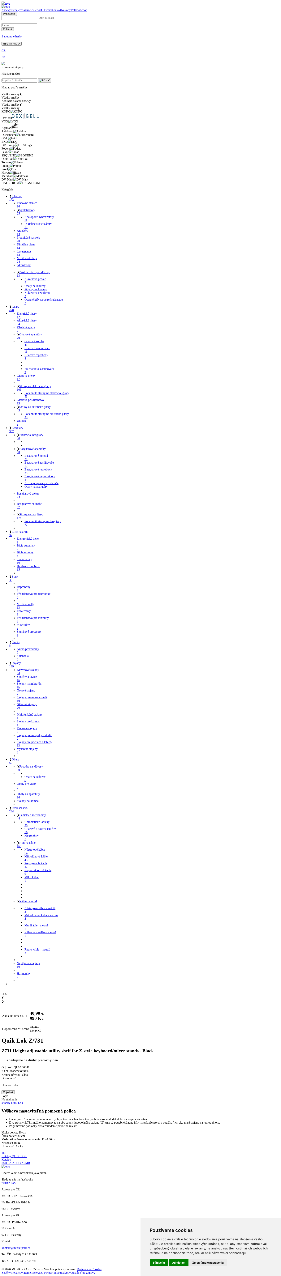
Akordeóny (24, 266)
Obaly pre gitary (27, 785)
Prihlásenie (9, 13)
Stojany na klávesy (35, 289)
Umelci (29, 10)
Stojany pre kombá (28, 723)
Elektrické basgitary (30, 436)
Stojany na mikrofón (29, 685)
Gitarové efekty (26, 377)
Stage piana (24, 253)
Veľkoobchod (79, 10)
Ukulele (21, 422)
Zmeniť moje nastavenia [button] (208, 1262)
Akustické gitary (27, 322)
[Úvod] (6, 3)
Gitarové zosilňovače (37, 350)
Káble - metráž (27, 903)
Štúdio (14, 643)
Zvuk (13, 578)
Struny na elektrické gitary (34, 388)
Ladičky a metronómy (31, 816)
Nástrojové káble (34, 851)
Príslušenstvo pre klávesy (33, 273)
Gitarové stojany (27, 706)
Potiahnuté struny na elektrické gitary (46, 394)
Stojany (15, 664)
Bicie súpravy (25, 554)
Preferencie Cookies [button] (89, 1269)
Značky (6, 10)
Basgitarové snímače (29, 505)
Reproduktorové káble (37, 872)
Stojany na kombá (28, 800)
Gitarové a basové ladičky (40, 830)
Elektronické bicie (28, 540)
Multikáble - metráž (36, 927)
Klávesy (15, 197)
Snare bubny (24, 561)
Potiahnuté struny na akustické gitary (46, 415)
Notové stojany (26, 692)
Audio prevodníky (28, 650)
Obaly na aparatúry (36, 486)
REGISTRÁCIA (11, 43)
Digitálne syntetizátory (38, 225)
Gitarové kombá (34, 343)
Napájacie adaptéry (28, 965)
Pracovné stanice (27, 204)
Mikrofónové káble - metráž (41, 916)
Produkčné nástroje (28, 239)
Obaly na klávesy (34, 285)
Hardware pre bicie (28, 567)
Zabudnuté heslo (12, 36)
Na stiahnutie (9, 1099)
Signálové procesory (29, 633)
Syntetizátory (26, 211)
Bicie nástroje (18, 533)
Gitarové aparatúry (29, 336)
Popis (5, 1096)
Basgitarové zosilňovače (39, 464)
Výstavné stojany (27, 750)
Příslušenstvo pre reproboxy (33, 595)
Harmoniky (24, 975)
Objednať (8, 1092)
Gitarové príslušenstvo (30, 401)
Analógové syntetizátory (39, 218)
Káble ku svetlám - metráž (40, 934)
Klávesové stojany (28, 671)
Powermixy (24, 612)
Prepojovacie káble (35, 865)
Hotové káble (26, 844)
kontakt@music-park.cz (16, 1247)
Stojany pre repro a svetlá (32, 699)
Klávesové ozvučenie (37, 294)
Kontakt (56, 10)
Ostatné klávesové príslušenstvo (43, 301)
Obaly (14, 761)
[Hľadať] (44, 81)
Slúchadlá (23, 657)
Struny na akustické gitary (34, 408)
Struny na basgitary (30, 516)
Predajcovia (18, 10)
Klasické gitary (26, 329)
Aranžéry (22, 232)
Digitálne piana (26, 246)
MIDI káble (31, 878)
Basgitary (16, 429)
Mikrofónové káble (36, 858)
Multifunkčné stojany (29, 716)
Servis (37, 10)
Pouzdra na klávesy (30, 768)
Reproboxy (23, 588)
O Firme (46, 10)
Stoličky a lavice (27, 678)
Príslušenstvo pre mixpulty (33, 619)
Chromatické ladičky (37, 823)
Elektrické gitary (27, 315)
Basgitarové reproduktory (39, 478)
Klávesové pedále (35, 280)
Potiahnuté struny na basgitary (42, 523)
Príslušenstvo (18, 809)
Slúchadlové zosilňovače (39, 370)
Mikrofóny (23, 626)
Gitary (14, 308)
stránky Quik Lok (12, 1102)
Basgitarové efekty (28, 495)
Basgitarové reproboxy (38, 471)
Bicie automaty (26, 547)
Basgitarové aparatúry (31, 450)
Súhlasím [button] (159, 1262)
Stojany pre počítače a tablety (34, 743)
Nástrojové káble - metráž (39, 910)
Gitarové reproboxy (36, 356)
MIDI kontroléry (27, 260)
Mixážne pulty (25, 605)
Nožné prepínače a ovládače (41, 483)
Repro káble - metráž (37, 951)
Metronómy (31, 837)
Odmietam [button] (178, 1262)
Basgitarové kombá (36, 457)
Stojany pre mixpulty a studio (34, 737)
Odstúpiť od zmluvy (83, 1272)
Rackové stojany (27, 730)
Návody (66, 10)
